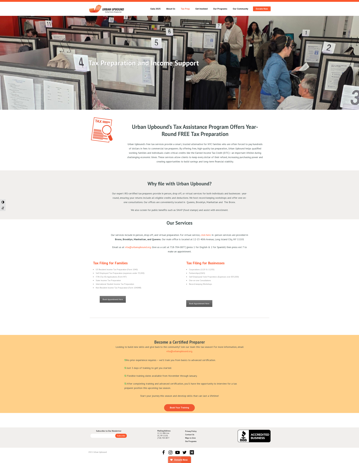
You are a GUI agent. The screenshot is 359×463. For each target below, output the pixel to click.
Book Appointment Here (113, 299)
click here (206, 235)
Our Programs (190, 441)
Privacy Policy (190, 431)
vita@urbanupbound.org (138, 247)
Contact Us (189, 434)
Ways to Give (190, 438)
